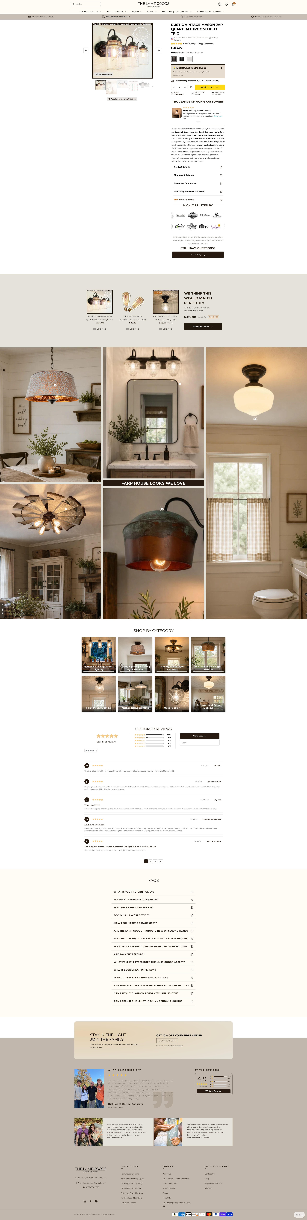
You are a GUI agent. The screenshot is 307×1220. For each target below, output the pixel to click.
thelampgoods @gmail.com (92, 1183)
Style (150, 12)
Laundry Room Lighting (131, 1183)
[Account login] (219, 4)
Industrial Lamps (128, 1203)
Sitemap (208, 1188)
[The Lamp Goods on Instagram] (85, 1201)
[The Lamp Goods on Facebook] (90, 1201)
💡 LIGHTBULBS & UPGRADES (191, 71)
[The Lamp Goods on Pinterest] (96, 1201)
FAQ (207, 1178)
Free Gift (167, 1198)
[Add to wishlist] (191, 87)
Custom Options (170, 1183)
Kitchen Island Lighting (131, 1198)
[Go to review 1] (196, 121)
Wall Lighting (115, 12)
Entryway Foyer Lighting (132, 1193)
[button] (176, 44)
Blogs (165, 1193)
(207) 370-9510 (92, 1187)
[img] (97, 765)
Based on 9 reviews (106, 742)
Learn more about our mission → (199, 1137)
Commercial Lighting (210, 12)
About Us (167, 1174)
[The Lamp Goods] (153, 4)
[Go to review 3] (199, 121)
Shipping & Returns (213, 1183)
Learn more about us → (115, 1137)
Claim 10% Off (167, 1041)
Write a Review (213, 1091)
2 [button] (150, 861)
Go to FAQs (196, 254)
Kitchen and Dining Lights (132, 1178)
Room (135, 12)
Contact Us (209, 1174)
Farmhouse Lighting (130, 1174)
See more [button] (218, 116)
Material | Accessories (175, 12)
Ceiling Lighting (89, 12)
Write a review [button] (199, 736)
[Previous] (86, 50)
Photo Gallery (169, 1188)
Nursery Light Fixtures (131, 1188)
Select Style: (187, 52)
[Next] (158, 50)
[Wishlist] (226, 4)
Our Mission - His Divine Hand (176, 1178)
